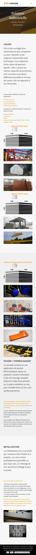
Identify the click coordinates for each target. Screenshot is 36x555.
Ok (7, 552)
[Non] (34, 550)
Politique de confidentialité (22, 552)
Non (12, 552)
